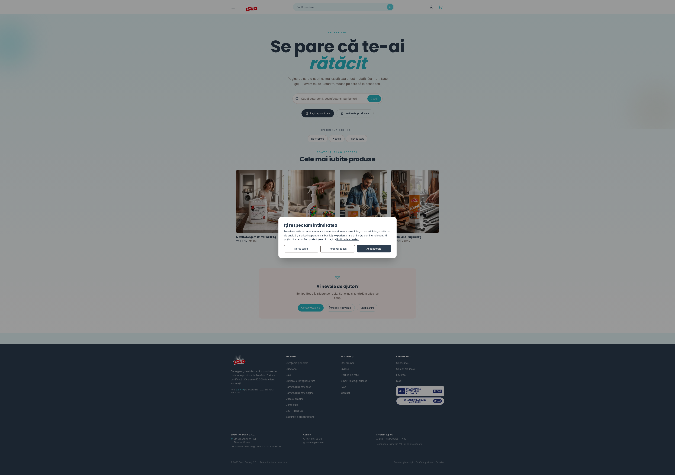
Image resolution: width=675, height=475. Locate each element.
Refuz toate (301, 248)
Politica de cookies (347, 239)
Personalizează (338, 248)
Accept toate (374, 248)
